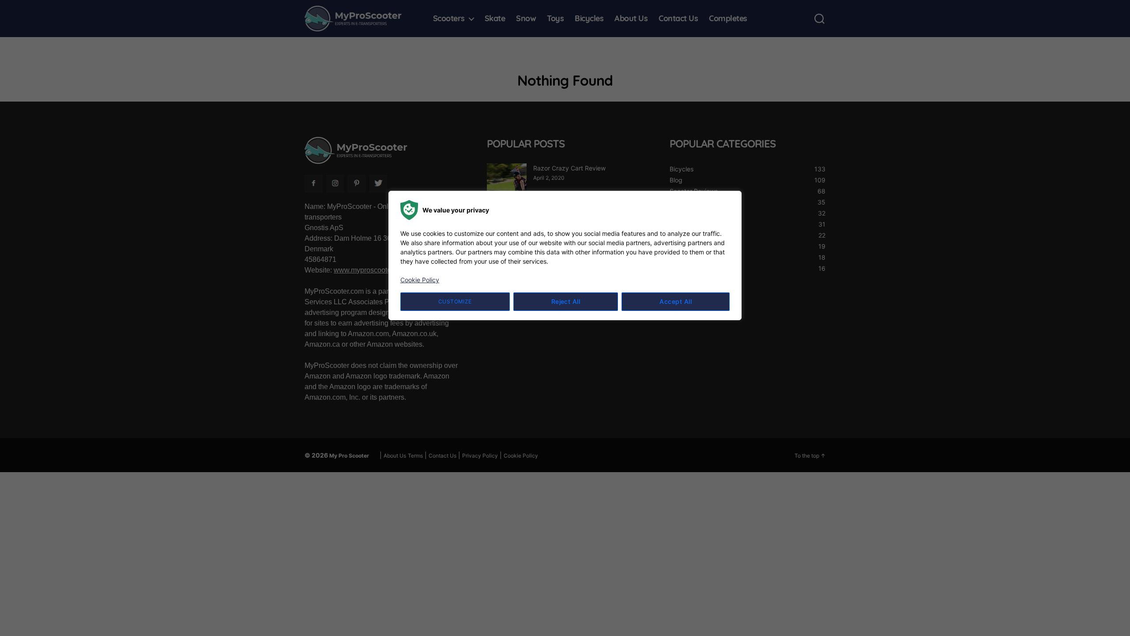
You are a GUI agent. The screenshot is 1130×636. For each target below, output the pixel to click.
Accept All (675, 301)
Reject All (565, 301)
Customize (455, 301)
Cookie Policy (419, 280)
